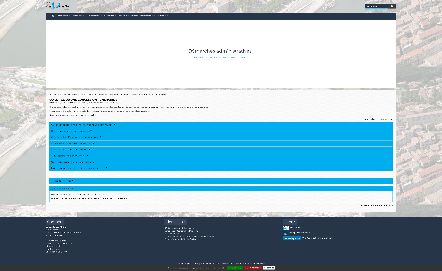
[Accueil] (57, 6)
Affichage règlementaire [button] (142, 16)
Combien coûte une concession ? (69, 149)
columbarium (201, 107)
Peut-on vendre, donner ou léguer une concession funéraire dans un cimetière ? (89, 198)
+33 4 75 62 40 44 (54, 235)
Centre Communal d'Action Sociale (180, 239)
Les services (210, 57)
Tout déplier (385, 119)
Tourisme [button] (161, 16)
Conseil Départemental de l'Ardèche (181, 231)
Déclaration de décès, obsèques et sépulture (108, 94)
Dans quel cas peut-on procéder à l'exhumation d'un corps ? (80, 194)
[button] (52, 16)
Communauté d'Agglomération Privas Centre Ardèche (189, 236)
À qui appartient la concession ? (69, 155)
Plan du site (240, 264)
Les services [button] (77, 16)
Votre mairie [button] (62, 16)
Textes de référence (61, 181)
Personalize (269, 268)
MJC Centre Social (172, 234)
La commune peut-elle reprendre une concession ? (79, 168)
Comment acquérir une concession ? (71, 131)
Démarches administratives (233, 57)
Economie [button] (123, 16)
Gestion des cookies (257, 264)
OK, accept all (235, 268)
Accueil (197, 57)
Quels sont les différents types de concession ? (76, 137)
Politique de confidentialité (206, 264)
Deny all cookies (254, 268)
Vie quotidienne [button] (93, 16)
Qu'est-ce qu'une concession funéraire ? (149, 94)
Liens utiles (176, 221)
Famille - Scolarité (77, 94)
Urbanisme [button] (109, 16)
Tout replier (371, 119)
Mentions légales (183, 264)
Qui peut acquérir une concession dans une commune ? (82, 124)
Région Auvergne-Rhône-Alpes (178, 228)
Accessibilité (226, 264)
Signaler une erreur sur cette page (376, 205)
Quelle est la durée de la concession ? (71, 143)
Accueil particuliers (58, 94)
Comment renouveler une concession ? (73, 162)
